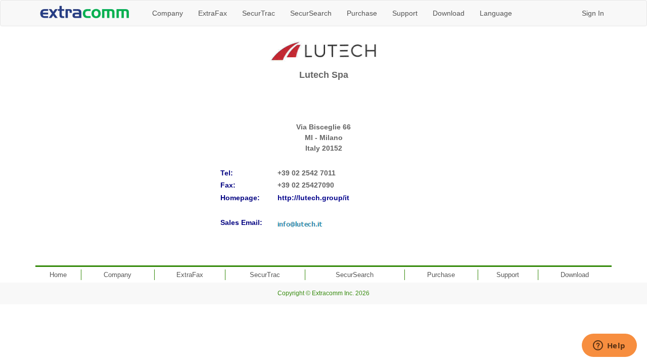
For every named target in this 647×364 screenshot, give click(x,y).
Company (167, 13)
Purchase (362, 13)
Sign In (593, 13)
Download (449, 13)
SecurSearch (311, 13)
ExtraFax (212, 13)
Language (496, 13)
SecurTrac (258, 13)
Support (405, 13)
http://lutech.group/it (313, 198)
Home (58, 275)
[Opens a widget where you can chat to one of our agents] (609, 346)
